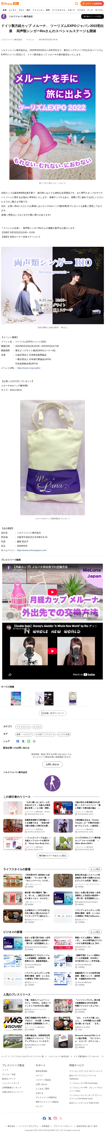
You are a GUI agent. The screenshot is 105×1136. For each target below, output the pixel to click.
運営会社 (11, 1126)
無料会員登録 (41, 1071)
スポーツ (71, 10)
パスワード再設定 (43, 1080)
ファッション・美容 (41, 10)
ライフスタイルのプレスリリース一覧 (27, 1056)
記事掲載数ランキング (11, 1087)
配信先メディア (9, 1079)
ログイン (39, 1075)
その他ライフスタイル (45, 734)
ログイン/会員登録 (94, 3)
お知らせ (39, 1093)
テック (90, 10)
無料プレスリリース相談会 (47, 1102)
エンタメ (12, 10)
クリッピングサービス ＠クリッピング (85, 1071)
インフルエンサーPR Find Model (83, 1083)
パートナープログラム (28, 1126)
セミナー (39, 1106)
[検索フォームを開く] (76, 3)
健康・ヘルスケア (24, 734)
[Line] (28, 741)
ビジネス (81, 10)
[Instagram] (55, 1118)
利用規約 (46, 1126)
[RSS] (60, 1118)
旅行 (28, 10)
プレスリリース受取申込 (46, 1097)
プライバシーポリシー (63, 1126)
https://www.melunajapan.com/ (31, 550)
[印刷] (34, 741)
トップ (4, 1056)
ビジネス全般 (64, 734)
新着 (5, 10)
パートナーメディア (10, 1083)
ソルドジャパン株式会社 (11, 39)
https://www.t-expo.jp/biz (28, 368)
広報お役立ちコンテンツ (12, 1092)
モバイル (99, 10)
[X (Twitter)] (23, 741)
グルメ (21, 10)
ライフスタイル (58, 10)
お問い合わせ (52, 764)
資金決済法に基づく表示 (86, 1126)
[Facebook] (17, 741)
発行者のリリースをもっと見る (52, 856)
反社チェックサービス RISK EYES (84, 1103)
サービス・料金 (9, 1074)
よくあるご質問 (42, 1089)
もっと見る (95, 869)
